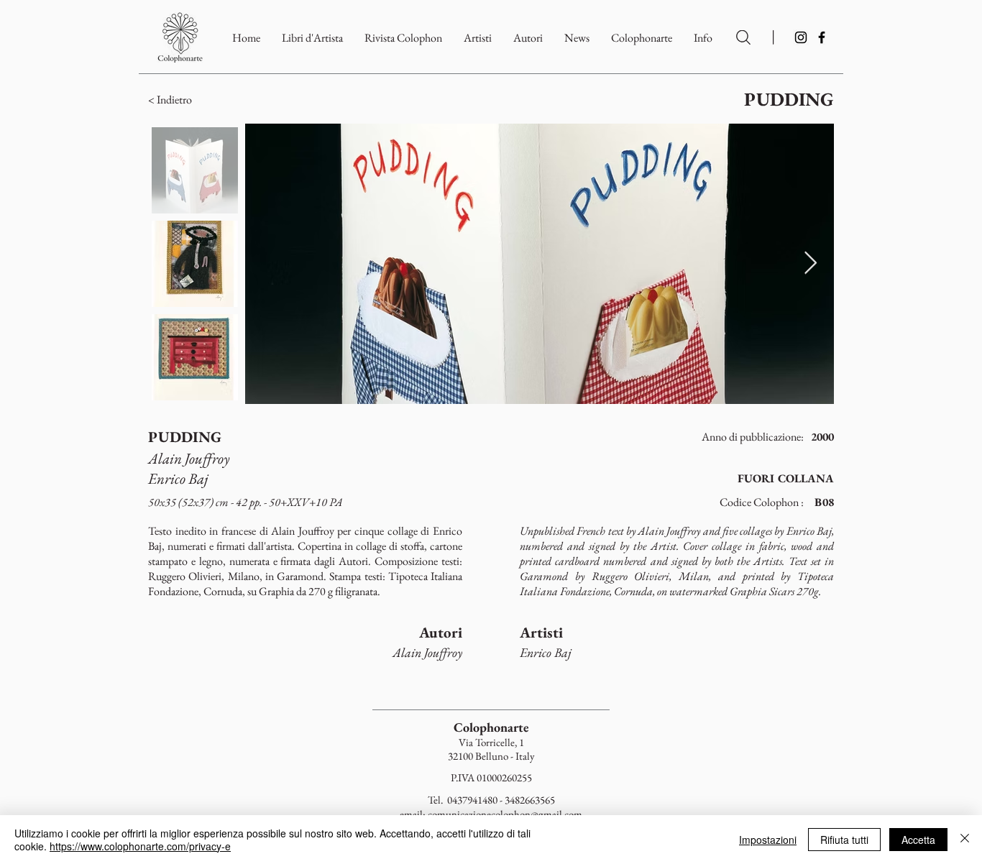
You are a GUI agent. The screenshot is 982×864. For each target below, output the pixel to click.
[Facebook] (822, 37)
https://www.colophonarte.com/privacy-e (140, 846)
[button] (641, 38)
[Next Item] (810, 264)
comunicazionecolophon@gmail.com (505, 814)
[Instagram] (801, 37)
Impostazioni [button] (768, 839)
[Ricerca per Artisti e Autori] (743, 37)
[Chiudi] (964, 839)
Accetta (918, 839)
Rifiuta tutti (844, 839)
